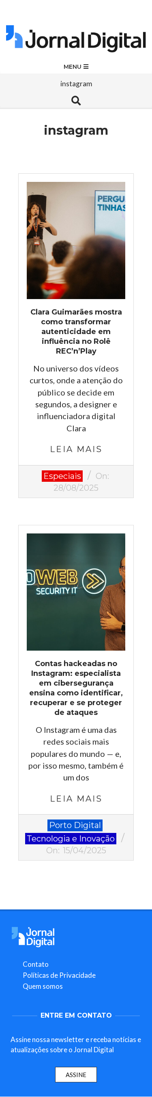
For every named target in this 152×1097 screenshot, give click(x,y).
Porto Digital (75, 825)
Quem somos (43, 986)
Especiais (62, 476)
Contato (36, 964)
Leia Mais (76, 449)
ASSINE (76, 1074)
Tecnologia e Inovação (71, 839)
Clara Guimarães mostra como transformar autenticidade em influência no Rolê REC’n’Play (76, 332)
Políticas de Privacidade (59, 975)
